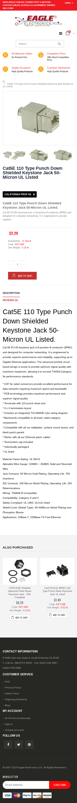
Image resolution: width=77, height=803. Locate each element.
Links (68, 3)
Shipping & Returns (16, 699)
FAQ (7, 681)
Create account (14, 730)
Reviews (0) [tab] (10, 300)
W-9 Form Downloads (17, 718)
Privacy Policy (13, 687)
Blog (7, 705)
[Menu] (60, 33)
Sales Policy (12, 693)
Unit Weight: (14, 247)
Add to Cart (25, 276)
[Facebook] (8, 744)
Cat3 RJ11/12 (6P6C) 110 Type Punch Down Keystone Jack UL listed (57, 591)
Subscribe (60, 785)
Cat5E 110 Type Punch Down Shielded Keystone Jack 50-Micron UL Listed (32, 173)
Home (4, 81)
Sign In (9, 724)
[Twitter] (19, 744)
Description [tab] (11, 293)
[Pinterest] (29, 744)
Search (59, 43)
